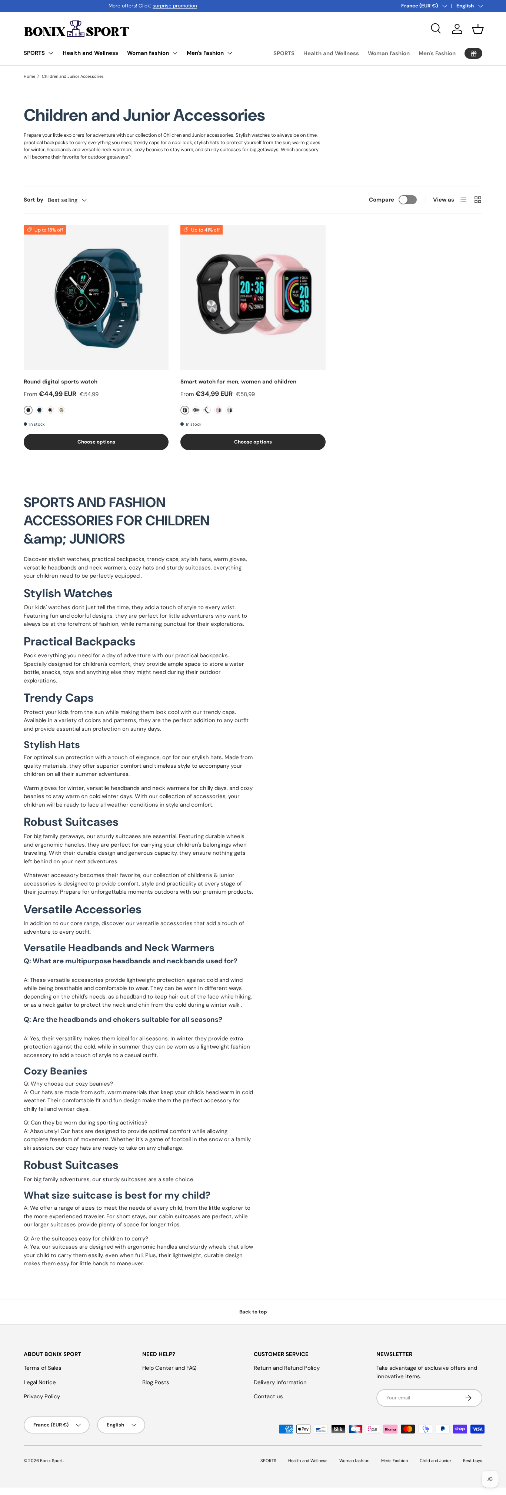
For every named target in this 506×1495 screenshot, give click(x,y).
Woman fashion (148, 53)
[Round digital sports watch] (96, 297)
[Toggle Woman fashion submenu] (174, 53)
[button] (478, 29)
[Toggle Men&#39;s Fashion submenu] (229, 53)
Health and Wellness (90, 53)
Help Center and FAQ (169, 1368)
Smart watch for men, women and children (238, 381)
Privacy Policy (42, 1396)
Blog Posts (155, 1382)
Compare (381, 199)
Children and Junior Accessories (73, 76)
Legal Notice (40, 1382)
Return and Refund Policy (287, 1368)
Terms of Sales (42, 1368)
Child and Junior (435, 1460)
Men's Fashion (205, 53)
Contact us (268, 1396)
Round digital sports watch (60, 381)
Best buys (472, 1460)
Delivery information (280, 1382)
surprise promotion (90, 6)
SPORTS (34, 53)
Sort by (33, 199)
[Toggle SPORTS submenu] (50, 53)
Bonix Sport (51, 1460)
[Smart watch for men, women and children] (252, 297)
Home (29, 76)
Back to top (253, 1312)
